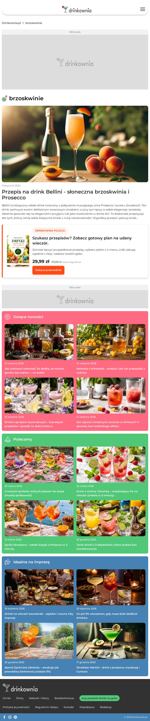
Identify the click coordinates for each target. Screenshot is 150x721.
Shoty (20, 698)
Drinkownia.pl (11, 23)
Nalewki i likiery (39, 698)
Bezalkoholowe (64, 698)
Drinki (7, 698)
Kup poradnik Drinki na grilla (99, 698)
